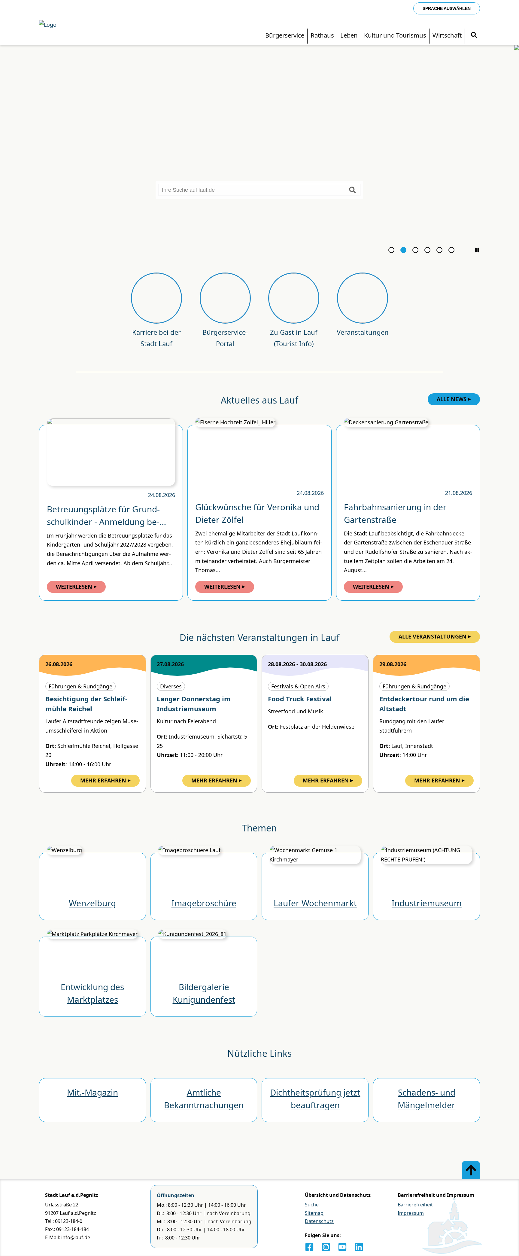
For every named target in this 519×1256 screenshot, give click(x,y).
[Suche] (474, 35)
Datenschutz (319, 1221)
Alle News (451, 399)
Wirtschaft (447, 35)
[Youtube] (342, 1246)
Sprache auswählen (447, 8)
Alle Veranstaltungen (432, 636)
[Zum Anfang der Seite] (471, 1170)
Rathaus (322, 35)
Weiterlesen (74, 586)
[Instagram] (325, 1246)
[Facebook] (309, 1246)
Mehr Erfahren (103, 780)
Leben (349, 35)
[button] (477, 250)
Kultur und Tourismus (395, 35)
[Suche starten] (352, 190)
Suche (312, 1204)
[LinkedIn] (358, 1246)
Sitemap (314, 1213)
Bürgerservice (284, 35)
